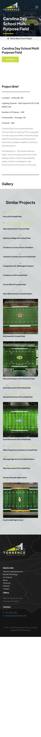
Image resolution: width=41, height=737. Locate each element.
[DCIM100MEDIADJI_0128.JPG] (20, 290)
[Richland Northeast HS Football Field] (20, 394)
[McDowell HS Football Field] (20, 300)
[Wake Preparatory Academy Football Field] (20, 445)
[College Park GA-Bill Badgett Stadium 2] (20, 263)
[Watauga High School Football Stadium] (20, 456)
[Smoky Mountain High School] (20, 474)
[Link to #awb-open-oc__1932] (37, 7)
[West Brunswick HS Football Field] (20, 465)
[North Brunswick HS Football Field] (20, 385)
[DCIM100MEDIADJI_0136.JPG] (20, 244)
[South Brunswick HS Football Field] (20, 403)
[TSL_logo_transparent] (11, 3)
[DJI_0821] (20, 483)
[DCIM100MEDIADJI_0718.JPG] (20, 212)
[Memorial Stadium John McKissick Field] (20, 342)
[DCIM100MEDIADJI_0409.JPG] (20, 253)
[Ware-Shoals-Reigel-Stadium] (20, 222)
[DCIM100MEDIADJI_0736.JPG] (20, 272)
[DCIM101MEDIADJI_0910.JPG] (20, 235)
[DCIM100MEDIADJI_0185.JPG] (20, 281)
